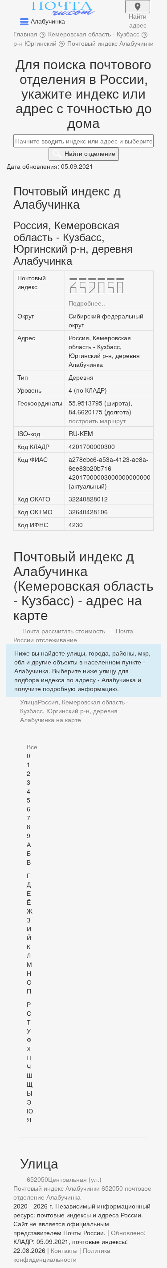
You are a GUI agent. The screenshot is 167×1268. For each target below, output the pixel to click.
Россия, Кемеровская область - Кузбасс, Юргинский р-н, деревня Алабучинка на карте (74, 710)
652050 (37, 1179)
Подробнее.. (87, 302)
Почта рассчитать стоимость (62, 630)
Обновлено (127, 1232)
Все (32, 746)
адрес (138, 12)
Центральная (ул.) (75, 1179)
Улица (29, 701)
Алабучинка (63, 1196)
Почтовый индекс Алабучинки (56, 1188)
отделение (90, 153)
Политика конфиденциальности (61, 1255)
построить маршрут (97, 420)
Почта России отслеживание (73, 635)
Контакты (64, 1250)
